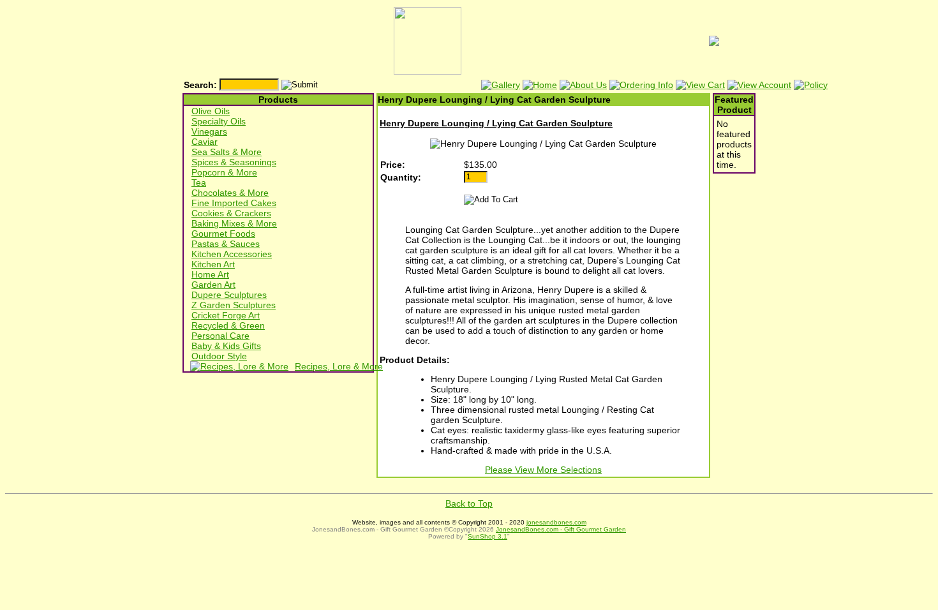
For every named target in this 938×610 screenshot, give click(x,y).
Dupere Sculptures (229, 295)
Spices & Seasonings (233, 162)
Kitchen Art (213, 264)
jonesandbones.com (556, 522)
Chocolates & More (230, 193)
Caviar (204, 142)
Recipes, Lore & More (339, 366)
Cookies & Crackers (231, 213)
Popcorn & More (224, 172)
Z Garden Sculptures (233, 305)
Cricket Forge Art (225, 315)
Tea (198, 182)
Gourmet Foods (223, 233)
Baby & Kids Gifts (226, 346)
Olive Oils (210, 111)
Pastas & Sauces (225, 244)
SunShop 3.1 (487, 536)
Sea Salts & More (226, 152)
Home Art (210, 274)
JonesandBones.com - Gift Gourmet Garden (561, 529)
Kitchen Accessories (231, 254)
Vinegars (209, 131)
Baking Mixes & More (234, 223)
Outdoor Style (219, 356)
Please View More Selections (543, 470)
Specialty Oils (218, 121)
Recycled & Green (228, 325)
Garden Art (213, 284)
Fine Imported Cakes (233, 203)
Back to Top (469, 503)
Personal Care (220, 336)
